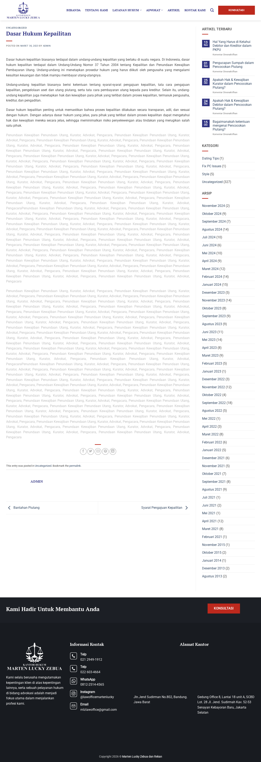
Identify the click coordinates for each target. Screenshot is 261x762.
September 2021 (214, 482)
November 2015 (213, 545)
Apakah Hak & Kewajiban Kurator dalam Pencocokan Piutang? (232, 83)
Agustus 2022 (212, 411)
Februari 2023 (212, 363)
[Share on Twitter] (90, 451)
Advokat (153, 10)
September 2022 (214, 403)
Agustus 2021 (212, 489)
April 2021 (209, 521)
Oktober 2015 (211, 552)
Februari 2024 (212, 277)
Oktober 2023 (211, 308)
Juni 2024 (209, 245)
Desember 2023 (213, 293)
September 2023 (214, 316)
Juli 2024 (209, 237)
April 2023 (209, 348)
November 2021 (213, 466)
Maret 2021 (210, 529)
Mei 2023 (209, 340)
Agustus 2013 (212, 576)
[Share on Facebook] (83, 451)
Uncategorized (16, 27)
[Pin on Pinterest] (105, 451)
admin (47, 46)
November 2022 (213, 387)
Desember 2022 (213, 379)
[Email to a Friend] (98, 451)
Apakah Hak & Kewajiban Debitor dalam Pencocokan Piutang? (232, 104)
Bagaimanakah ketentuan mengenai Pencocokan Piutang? (231, 125)
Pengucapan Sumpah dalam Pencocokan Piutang (233, 65)
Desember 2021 (213, 458)
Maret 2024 (210, 269)
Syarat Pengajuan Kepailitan (162, 508)
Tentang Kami (96, 10)
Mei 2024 (209, 253)
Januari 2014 (211, 560)
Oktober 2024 (211, 214)
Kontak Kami (195, 10)
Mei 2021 (209, 513)
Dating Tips (210, 158)
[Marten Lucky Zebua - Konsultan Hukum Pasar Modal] (24, 10)
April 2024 (209, 261)
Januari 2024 (211, 285)
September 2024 (214, 221)
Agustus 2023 (212, 324)
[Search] (212, 10)
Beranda (73, 10)
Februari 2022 (212, 442)
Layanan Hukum (126, 10)
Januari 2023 (211, 371)
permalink (75, 465)
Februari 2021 (212, 537)
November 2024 (213, 206)
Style (205, 174)
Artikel (174, 10)
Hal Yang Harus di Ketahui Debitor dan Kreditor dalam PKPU (232, 45)
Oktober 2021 (211, 474)
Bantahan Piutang (26, 508)
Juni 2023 (209, 332)
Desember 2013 (213, 568)
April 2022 (209, 426)
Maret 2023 (210, 355)
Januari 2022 (211, 450)
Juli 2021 (209, 497)
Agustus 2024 (212, 229)
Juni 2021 (209, 505)
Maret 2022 (210, 434)
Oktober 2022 (211, 395)
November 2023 (213, 300)
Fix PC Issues (211, 166)
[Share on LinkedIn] (112, 451)
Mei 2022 (209, 419)
